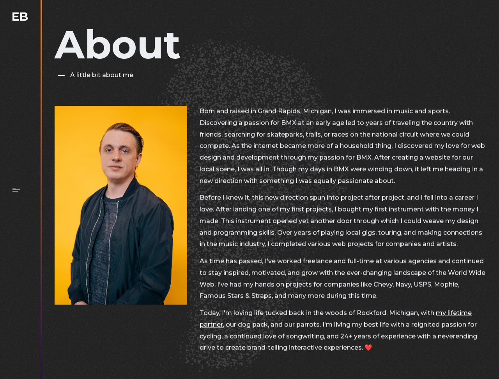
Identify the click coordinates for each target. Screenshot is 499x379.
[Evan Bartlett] (20, 16)
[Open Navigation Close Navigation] (16, 189)
